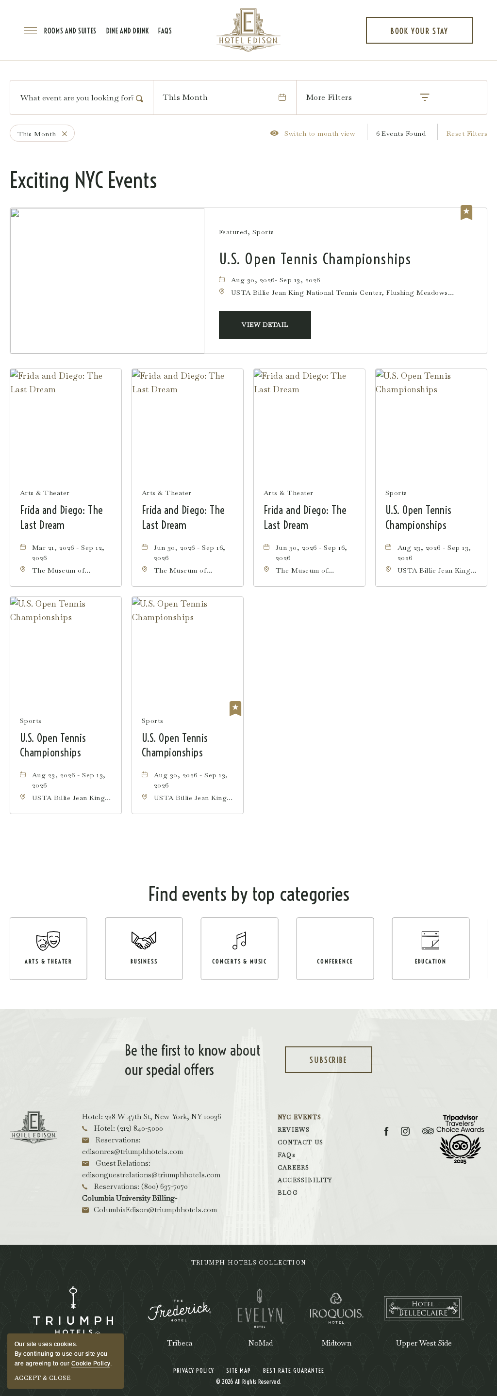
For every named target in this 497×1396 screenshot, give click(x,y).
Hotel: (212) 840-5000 (127, 1128)
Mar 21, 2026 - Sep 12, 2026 (68, 552)
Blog (288, 1193)
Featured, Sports (246, 231)
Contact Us (300, 1142)
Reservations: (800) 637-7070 (140, 1186)
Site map (238, 1370)
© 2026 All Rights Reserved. (249, 1381)
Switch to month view (312, 133)
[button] (265, 325)
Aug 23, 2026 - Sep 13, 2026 (434, 552)
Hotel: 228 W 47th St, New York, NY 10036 (151, 1116)
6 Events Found (401, 133)
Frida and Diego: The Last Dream (61, 517)
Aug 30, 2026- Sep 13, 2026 (275, 279)
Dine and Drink (127, 31)
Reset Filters (467, 133)
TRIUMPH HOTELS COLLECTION (248, 1263)
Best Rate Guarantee (293, 1370)
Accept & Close (42, 1378)
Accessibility (305, 1180)
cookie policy (90, 1363)
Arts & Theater (45, 492)
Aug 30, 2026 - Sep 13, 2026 (191, 779)
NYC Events (299, 1117)
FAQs (165, 31)
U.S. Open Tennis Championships (315, 259)
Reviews (294, 1130)
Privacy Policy (193, 1370)
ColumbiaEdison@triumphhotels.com (155, 1209)
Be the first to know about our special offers (192, 1060)
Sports (396, 492)
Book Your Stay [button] (419, 35)
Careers (293, 1167)
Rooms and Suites (70, 31)
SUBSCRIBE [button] (340, 1064)
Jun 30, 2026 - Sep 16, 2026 (190, 552)
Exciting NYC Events (83, 180)
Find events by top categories (248, 894)
